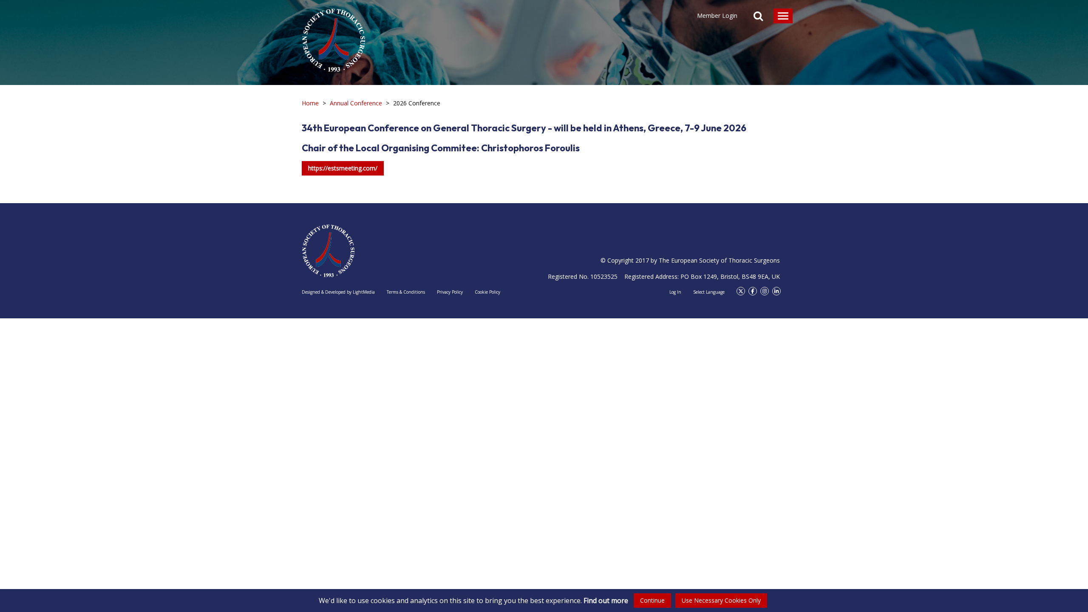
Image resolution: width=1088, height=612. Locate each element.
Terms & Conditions (406, 292)
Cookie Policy (487, 292)
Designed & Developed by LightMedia (338, 292)
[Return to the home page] (334, 36)
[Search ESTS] (758, 17)
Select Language (709, 292)
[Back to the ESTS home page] (328, 251)
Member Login (717, 15)
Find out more (606, 600)
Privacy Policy (450, 292)
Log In (675, 292)
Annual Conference (356, 103)
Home (310, 103)
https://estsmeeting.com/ (342, 168)
